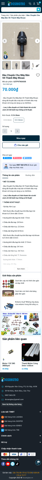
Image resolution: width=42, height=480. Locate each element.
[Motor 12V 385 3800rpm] (11, 352)
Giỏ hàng (40, 4)
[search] (38, 9)
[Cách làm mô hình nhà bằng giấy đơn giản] (8, 294)
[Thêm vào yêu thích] (38, 75)
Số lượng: (5, 127)
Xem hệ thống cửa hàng (11, 404)
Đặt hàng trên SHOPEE (14, 421)
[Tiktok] (17, 464)
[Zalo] (12, 464)
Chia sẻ (8, 158)
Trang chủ (5, 15)
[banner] (21, 323)
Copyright (13, 478)
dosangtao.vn (28, 478)
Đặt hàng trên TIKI (12, 430)
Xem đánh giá (7, 84)
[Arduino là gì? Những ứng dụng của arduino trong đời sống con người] (8, 305)
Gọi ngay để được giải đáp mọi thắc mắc (23, 166)
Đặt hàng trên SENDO (13, 426)
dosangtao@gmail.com (14, 399)
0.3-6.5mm (8, 120)
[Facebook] (3, 464)
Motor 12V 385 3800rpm (8, 364)
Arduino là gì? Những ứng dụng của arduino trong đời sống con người (27, 304)
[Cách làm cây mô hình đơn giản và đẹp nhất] (8, 284)
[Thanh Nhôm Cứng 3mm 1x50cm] (31, 352)
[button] (37, 41)
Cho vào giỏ (22, 145)
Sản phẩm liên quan (14, 339)
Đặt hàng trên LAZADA (14, 417)
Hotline (30, 4)
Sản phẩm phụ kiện (17, 15)
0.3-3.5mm (19, 120)
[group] (21, 41)
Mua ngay (21, 138)
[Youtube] (8, 464)
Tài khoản (34, 4)
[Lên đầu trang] (38, 469)
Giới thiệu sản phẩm (11, 275)
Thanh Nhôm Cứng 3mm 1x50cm (30, 364)
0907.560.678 (10, 395)
